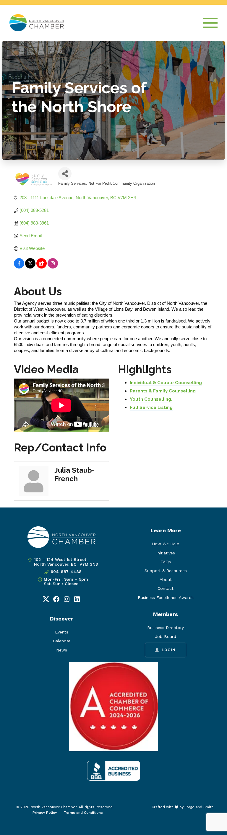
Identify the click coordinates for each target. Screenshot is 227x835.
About (166, 579)
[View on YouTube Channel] (41, 266)
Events (61, 632)
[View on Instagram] (53, 266)
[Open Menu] (210, 23)
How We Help (165, 543)
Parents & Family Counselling (163, 391)
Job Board (165, 636)
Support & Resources (166, 570)
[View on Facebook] (19, 266)
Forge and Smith (199, 807)
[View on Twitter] (30, 266)
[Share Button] (65, 173)
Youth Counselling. (151, 399)
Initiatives (165, 553)
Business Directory (165, 627)
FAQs (165, 561)
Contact (166, 588)
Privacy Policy (45, 813)
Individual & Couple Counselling (166, 382)
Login (169, 650)
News (61, 650)
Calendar (61, 640)
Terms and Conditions (83, 813)
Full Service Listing (151, 407)
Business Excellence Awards (166, 597)
